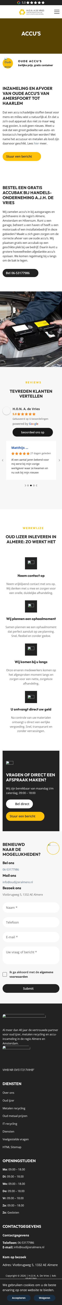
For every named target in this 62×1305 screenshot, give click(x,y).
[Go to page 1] (28, 485)
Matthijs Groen (20, 448)
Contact (6, 12)
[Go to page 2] (31, 485)
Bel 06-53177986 (18, 273)
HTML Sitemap (12, 1147)
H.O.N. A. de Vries (26, 409)
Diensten (8, 1131)
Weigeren (44, 1297)
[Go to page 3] (34, 485)
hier (36, 143)
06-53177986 (11, 869)
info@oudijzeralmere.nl (18, 882)
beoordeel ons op (18, 2)
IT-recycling (10, 1124)
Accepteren (18, 1297)
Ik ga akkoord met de (31, 974)
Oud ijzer (8, 1100)
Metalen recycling (14, 1108)
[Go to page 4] (37, 485)
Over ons (8, 1093)
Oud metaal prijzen (15, 1116)
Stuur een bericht (19, 156)
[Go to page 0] (25, 485)
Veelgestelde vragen (16, 1139)
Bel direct (22, 804)
